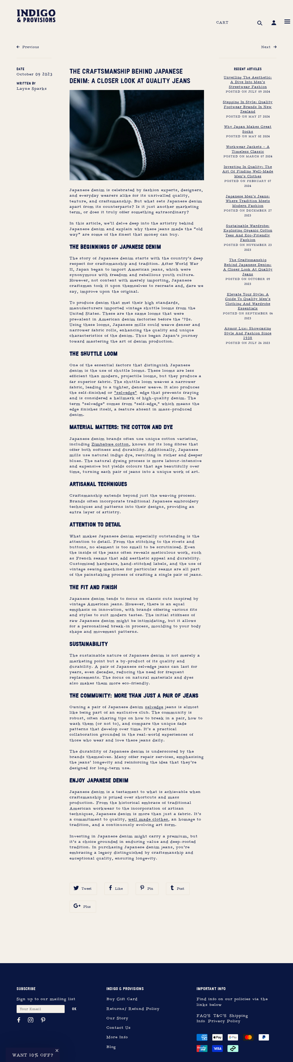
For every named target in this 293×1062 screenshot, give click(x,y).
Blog (111, 1047)
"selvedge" (125, 392)
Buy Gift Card (122, 999)
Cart (222, 22)
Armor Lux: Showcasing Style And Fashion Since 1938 (248, 333)
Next (266, 47)
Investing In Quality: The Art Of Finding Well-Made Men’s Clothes (247, 171)
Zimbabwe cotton (110, 444)
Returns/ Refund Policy (133, 1008)
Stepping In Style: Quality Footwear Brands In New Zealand (248, 106)
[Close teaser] (57, 1050)
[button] (33, 1055)
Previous (30, 47)
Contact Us (118, 1027)
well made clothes (148, 819)
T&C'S (220, 1015)
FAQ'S (204, 1015)
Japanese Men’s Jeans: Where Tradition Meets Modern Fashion (248, 201)
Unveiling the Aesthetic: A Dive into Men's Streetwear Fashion (248, 82)
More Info (117, 1037)
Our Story (117, 1018)
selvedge (154, 707)
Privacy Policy (224, 1021)
